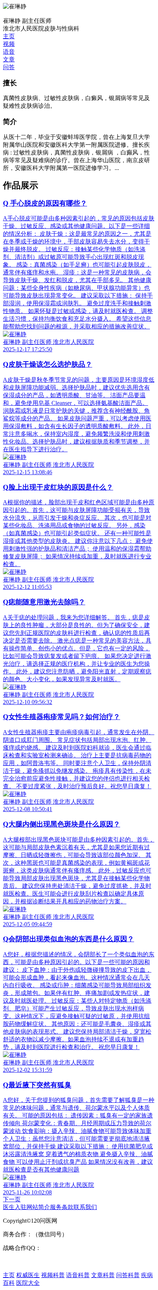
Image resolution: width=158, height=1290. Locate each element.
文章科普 (103, 1275)
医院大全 (28, 1283)
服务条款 (61, 1207)
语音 (9, 52)
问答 (9, 67)
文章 (9, 59)
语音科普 (78, 1275)
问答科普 (128, 1275)
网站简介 (38, 1207)
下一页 (12, 1199)
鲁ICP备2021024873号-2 (33, 1261)
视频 (9, 44)
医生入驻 (14, 1207)
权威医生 (28, 1275)
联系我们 (85, 1207)
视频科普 (53, 1275)
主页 (9, 36)
